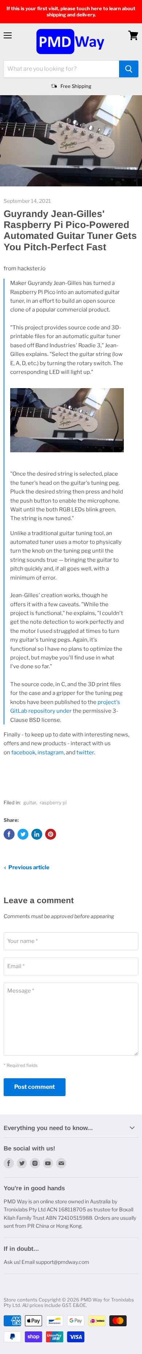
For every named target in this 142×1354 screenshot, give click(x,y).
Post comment (34, 1086)
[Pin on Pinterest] (50, 834)
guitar (29, 802)
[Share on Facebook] (9, 834)
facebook (23, 752)
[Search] (128, 69)
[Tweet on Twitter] (22, 834)
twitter (85, 752)
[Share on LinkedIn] (36, 834)
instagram (51, 752)
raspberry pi (53, 802)
